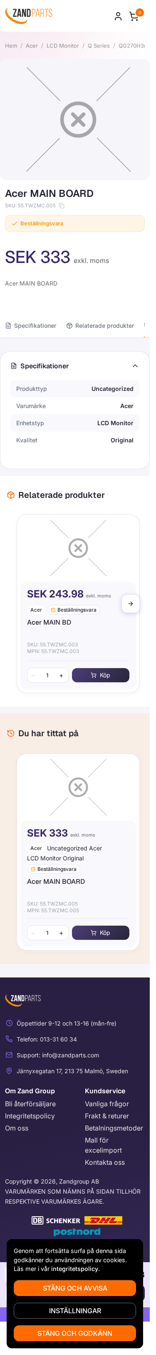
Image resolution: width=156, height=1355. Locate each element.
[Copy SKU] (62, 206)
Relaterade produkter (104, 325)
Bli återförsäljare (30, 1104)
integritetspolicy (74, 1268)
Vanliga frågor (107, 1104)
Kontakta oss (105, 1162)
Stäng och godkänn (74, 1333)
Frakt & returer (107, 1116)
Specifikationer (35, 325)
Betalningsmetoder (114, 1128)
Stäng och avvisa (75, 1288)
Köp (102, 675)
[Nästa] (130, 604)
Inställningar (75, 1311)
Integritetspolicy (30, 1116)
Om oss (16, 1128)
